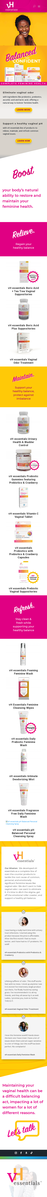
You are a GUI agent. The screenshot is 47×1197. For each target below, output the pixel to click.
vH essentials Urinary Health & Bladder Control (23, 442)
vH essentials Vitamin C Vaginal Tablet (23, 515)
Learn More (23, 109)
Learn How (23, 140)
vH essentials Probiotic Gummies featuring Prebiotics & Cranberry (23, 479)
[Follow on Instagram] (16, 1153)
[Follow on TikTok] (31, 1153)
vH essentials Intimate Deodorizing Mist (23, 778)
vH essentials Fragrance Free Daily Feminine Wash (23, 813)
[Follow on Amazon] (26, 1153)
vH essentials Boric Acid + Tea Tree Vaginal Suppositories (23, 291)
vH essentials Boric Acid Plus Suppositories (23, 327)
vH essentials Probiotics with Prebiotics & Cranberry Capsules (23, 552)
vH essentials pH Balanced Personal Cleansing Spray (23, 833)
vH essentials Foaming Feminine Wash (23, 672)
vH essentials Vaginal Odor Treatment (23, 361)
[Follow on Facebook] (21, 1153)
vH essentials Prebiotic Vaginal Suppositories (23, 590)
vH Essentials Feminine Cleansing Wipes (23, 706)
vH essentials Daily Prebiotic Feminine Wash (23, 742)
